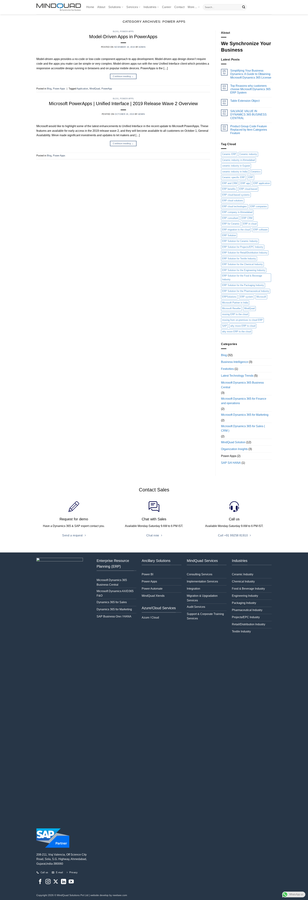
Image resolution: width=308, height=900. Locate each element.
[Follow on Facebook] (40, 882)
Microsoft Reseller (231, 308)
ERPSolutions (229, 296)
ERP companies (258, 206)
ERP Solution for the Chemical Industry (242, 264)
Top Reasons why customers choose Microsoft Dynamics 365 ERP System (250, 89)
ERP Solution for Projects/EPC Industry (242, 247)
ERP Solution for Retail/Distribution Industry (244, 252)
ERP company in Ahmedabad (237, 212)
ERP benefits (229, 189)
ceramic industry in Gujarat (236, 165)
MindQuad (94, 88)
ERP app (245, 183)
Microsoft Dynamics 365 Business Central (242, 385)
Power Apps (127, 31)
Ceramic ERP (229, 154)
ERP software (260, 229)
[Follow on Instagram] (48, 882)
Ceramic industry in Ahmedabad (238, 160)
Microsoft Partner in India (235, 302)
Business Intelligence (234, 361)
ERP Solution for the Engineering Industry (243, 270)
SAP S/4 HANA (231, 462)
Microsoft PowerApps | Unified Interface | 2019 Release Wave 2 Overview (123, 103)
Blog (116, 31)
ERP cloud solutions (232, 200)
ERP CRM (247, 218)
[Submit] (244, 7)
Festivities (227, 368)
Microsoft (261, 296)
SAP (224, 326)
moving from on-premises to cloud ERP (242, 320)
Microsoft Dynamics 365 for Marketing (244, 414)
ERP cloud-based (248, 189)
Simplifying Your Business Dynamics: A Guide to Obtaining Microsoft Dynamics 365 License (250, 74)
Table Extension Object (245, 100)
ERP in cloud (249, 223)
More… (192, 7)
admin (142, 47)
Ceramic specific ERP (233, 177)
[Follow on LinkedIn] (63, 882)
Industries (149, 7)
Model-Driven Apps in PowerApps (123, 36)
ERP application (261, 183)
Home (90, 7)
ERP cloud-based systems (236, 194)
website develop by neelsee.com (108, 895)
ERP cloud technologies (234, 206)
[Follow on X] (55, 882)
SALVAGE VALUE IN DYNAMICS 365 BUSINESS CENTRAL (248, 114)
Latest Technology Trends (237, 375)
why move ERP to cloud (242, 326)
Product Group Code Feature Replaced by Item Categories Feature (248, 130)
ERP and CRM (229, 183)
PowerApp (106, 88)
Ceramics (256, 171)
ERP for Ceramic (231, 223)
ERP (250, 177)
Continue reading (123, 76)
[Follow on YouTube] (71, 882)
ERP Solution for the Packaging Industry (243, 285)
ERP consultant (230, 218)
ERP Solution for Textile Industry (239, 258)
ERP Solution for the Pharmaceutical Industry (245, 291)
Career (166, 7)
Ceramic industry (248, 154)
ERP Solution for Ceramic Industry (240, 241)
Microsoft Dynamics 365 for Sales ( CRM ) (243, 428)
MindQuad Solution (233, 442)
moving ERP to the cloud (235, 314)
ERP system (246, 296)
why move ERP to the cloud (236, 331)
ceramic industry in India (234, 171)
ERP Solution (229, 235)
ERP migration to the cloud (236, 229)
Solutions (114, 7)
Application (82, 88)
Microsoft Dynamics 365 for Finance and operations (243, 401)
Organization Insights (234, 449)
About (101, 7)
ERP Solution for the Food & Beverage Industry (242, 277)
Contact (179, 7)
